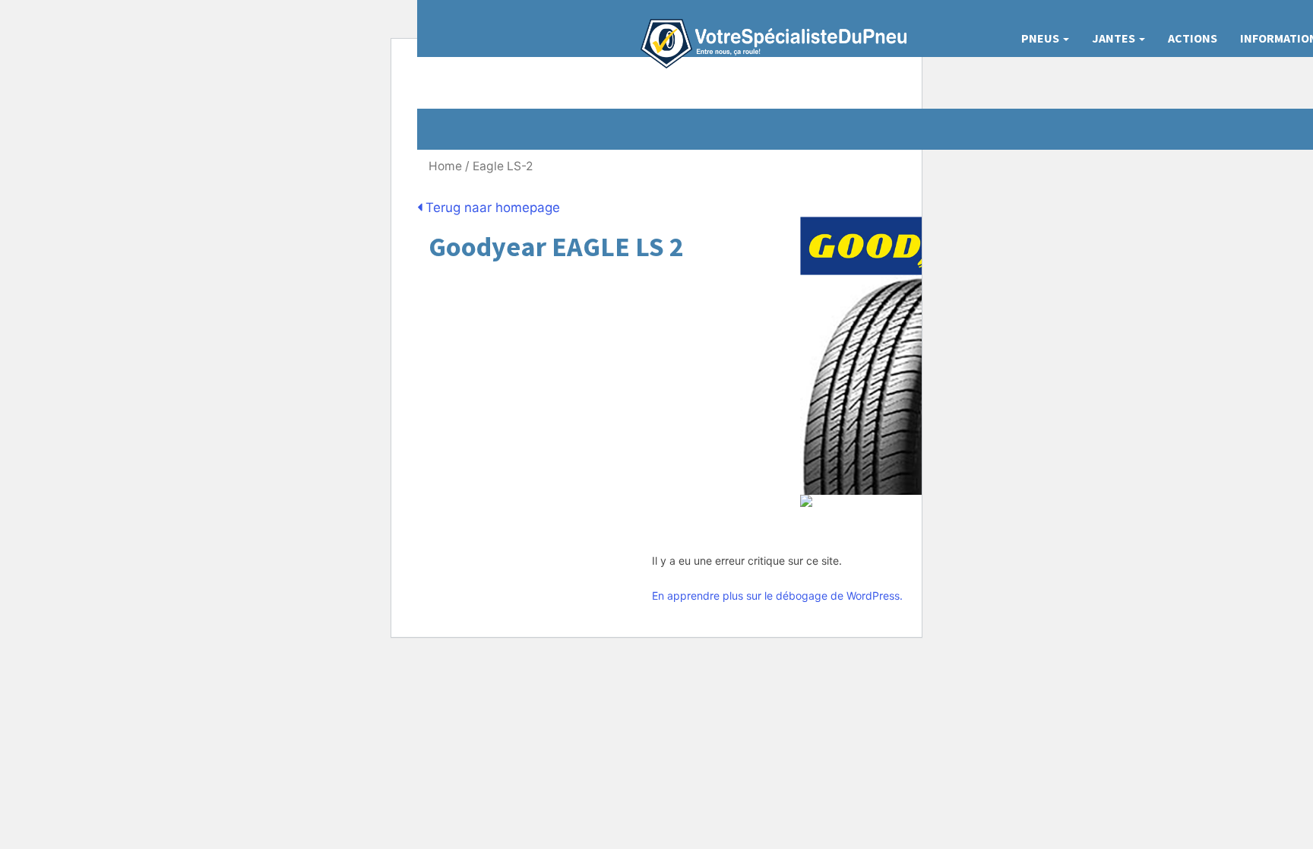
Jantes (1114, 38)
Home (445, 166)
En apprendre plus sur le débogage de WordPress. (777, 595)
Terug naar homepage (491, 207)
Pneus (1041, 38)
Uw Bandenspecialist (767, 28)
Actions (1192, 38)
